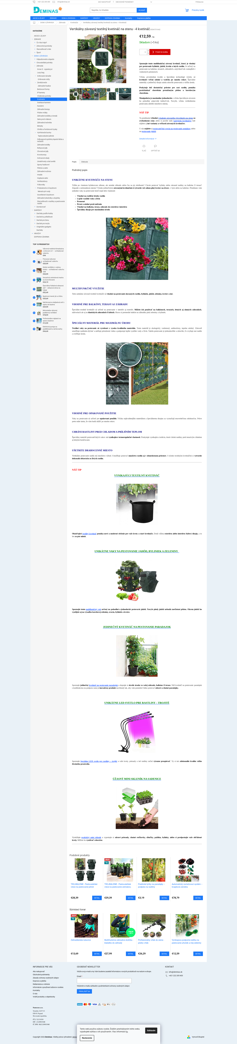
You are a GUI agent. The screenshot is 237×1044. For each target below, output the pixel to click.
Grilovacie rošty (44, 79)
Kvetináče (41, 99)
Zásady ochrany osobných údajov (46, 978)
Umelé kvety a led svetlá (46, 161)
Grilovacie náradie (44, 76)
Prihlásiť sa (84, 991)
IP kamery (41, 93)
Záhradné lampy (43, 109)
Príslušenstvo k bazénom (46, 188)
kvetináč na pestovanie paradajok (103, 685)
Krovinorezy (41, 155)
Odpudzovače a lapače (45, 59)
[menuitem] (38, 18)
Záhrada (40, 66)
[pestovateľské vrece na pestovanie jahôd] (136, 580)
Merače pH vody (44, 191)
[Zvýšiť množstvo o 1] (148, 50)
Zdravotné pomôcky (44, 46)
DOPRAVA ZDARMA (41, 237)
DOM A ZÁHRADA (41, 56)
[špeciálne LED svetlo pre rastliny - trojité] (137, 732)
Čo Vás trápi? (42, 43)
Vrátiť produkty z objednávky (44, 997)
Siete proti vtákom (44, 119)
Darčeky (40, 230)
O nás (35, 994)
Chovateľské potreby (45, 63)
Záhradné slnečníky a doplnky (48, 198)
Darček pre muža (43, 223)
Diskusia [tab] (84, 162)
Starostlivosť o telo (44, 49)
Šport (39, 53)
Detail (97, 954)
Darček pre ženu (43, 220)
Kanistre (40, 106)
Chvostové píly (42, 151)
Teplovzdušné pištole (46, 136)
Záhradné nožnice (44, 171)
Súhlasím (151, 1030)
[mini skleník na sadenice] (137, 808)
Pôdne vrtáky (42, 113)
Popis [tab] (74, 162)
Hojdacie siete (42, 178)
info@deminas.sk (175, 972)
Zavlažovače (42, 82)
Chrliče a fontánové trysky (47, 129)
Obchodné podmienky (125, 2)
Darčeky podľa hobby (45, 213)
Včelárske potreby (44, 96)
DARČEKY (38, 210)
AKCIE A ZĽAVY (40, 36)
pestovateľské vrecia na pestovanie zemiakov (172, 129)
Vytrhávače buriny (44, 133)
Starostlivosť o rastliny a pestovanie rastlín (51, 202)
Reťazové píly (42, 148)
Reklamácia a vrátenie (41, 984)
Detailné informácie (146, 139)
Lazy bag (40, 73)
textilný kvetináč (89, 534)
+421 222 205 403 (176, 976)
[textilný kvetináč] (136, 504)
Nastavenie (87, 1038)
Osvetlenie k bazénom (45, 195)
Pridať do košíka (161, 52)
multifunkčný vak (93, 609)
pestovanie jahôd (149, 131)
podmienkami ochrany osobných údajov (114, 986)
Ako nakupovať (104, 2)
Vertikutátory (42, 181)
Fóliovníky (41, 185)
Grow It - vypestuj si (44, 69)
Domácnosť (41, 207)
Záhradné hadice (44, 86)
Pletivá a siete (42, 168)
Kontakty (36, 990)
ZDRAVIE (37, 39)
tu (127, 1031)
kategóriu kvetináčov (183, 121)
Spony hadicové (43, 165)
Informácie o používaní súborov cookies (48, 987)
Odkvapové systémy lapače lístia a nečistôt (50, 140)
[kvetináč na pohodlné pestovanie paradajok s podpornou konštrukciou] (136, 656)
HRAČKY (37, 233)
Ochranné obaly (43, 158)
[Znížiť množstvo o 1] (148, 53)
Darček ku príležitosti (45, 217)
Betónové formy (43, 89)
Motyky (40, 126)
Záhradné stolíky (43, 145)
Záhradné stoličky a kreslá (47, 116)
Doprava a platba (39, 981)
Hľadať (142, 10)
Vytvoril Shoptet (198, 1037)
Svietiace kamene (44, 103)
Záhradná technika (44, 123)
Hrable (39, 175)
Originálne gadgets (44, 227)
